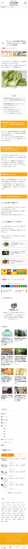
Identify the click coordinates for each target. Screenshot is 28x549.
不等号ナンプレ (15, 506)
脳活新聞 (22, 515)
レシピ (10, 506)
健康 (17, 279)
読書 (23, 517)
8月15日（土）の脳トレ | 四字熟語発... (17, 458)
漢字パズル (10, 511)
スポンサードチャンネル (8, 439)
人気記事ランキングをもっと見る (14, 492)
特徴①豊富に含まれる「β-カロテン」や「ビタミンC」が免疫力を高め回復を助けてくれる (14, 100)
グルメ (18, 504)
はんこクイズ (22, 502)
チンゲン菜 (14, 279)
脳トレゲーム (5, 422)
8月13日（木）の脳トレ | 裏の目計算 (17, 471)
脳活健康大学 (16, 515)
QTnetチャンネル (7, 442)
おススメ (9, 279)
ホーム (3, 534)
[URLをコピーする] (25, 286)
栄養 (20, 279)
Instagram (19, 538)
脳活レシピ (11, 515)
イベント (3, 504)
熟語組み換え (15, 511)
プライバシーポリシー (10, 534)
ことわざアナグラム (14, 502)
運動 (4, 431)
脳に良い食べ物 (21, 513)
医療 (4, 428)
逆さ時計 (14, 519)
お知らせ (5, 413)
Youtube (13, 538)
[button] (3, 3)
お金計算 (7, 502)
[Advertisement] (14, 25)
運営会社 (21, 536)
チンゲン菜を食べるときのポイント (12, 109)
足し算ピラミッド (8, 519)
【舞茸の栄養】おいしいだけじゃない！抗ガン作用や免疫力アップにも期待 (17, 262)
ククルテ (14, 504)
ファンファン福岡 (12, 536)
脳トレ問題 (5, 419)
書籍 (2, 511)
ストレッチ (23, 504)
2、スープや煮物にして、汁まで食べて (15, 113)
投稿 (4, 445)
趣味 (2, 519)
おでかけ (3, 502)
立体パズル (14, 513)
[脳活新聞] (14, 2)
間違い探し (7, 521)
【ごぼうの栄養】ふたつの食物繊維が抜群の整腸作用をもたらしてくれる (17, 253)
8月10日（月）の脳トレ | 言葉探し (16, 484)
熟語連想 (21, 511)
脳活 (6, 515)
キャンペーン (5, 416)
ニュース (5, 425)
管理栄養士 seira (14, 310)
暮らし (4, 48)
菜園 (12, 517)
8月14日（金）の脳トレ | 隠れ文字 (16, 478)
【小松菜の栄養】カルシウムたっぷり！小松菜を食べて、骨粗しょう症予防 (17, 244)
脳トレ (3, 515)
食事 (4, 433)
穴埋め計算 (4, 513)
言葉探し (15, 517)
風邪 (23, 279)
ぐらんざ (6, 536)
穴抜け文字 (9, 513)
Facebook (9, 538)
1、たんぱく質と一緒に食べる (13, 111)
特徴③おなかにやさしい (10, 107)
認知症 (20, 517)
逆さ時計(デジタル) (20, 519)
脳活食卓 (7, 517)
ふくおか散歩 (23, 534)
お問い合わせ (17, 534)
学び (23, 506)
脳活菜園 (3, 517)
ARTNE (17, 536)
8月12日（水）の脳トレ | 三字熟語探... (17, 465)
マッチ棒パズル (4, 506)
